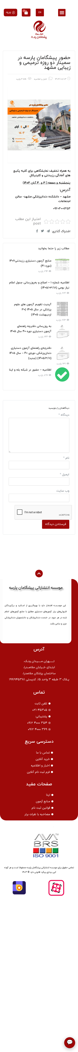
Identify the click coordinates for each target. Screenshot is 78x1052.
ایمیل (64, 474)
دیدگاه (63, 415)
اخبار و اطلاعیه (40, 79)
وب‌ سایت (62, 491)
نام (66, 458)
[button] (62, 12)
